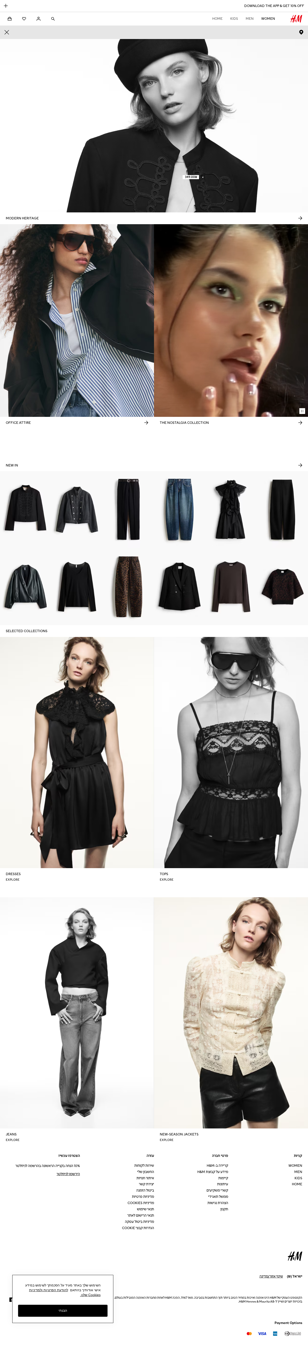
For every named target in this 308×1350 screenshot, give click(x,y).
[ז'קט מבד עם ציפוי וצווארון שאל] (25, 586)
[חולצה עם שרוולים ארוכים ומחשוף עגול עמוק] (77, 586)
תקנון (224, 1209)
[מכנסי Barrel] (282, 509)
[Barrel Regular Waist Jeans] (179, 509)
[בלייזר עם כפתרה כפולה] (179, 586)
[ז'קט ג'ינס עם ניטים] (77, 509)
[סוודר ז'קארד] (282, 586)
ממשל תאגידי (218, 1196)
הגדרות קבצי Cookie (138, 1228)
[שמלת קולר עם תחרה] (231, 509)
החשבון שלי (145, 1171)
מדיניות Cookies (141, 1203)
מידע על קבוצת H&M (212, 1171)
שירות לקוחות (144, 1165)
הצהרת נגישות (217, 1203)
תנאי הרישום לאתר (140, 1215)
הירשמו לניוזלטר (68, 1174)
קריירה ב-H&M (217, 1165)
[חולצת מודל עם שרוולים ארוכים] (231, 586)
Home (217, 18)
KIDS (234, 18)
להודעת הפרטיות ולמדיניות (48, 1290)
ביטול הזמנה (145, 1190)
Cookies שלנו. (90, 1295)
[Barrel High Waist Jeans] (128, 586)
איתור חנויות (145, 1178)
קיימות (223, 1178)
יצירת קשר (146, 1184)
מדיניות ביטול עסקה (139, 1221)
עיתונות (222, 1184)
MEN (250, 18)
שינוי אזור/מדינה (271, 1276)
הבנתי (62, 1310)
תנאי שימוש (145, 1209)
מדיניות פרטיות (143, 1196)
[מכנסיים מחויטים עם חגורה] (128, 509)
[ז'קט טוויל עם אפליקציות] (25, 509)
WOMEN (268, 18)
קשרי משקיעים (217, 1190)
